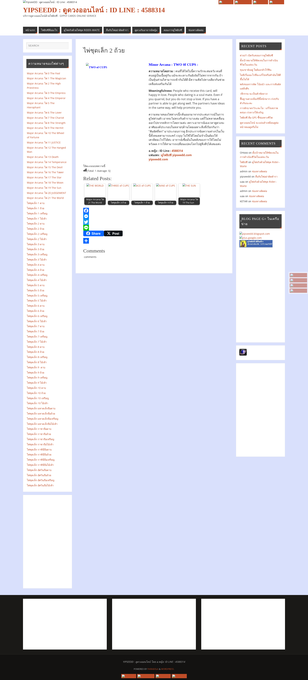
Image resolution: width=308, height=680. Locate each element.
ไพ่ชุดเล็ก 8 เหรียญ (37, 357)
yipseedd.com (158, 159)
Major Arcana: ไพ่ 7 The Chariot (45, 117)
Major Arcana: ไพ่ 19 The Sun (45, 187)
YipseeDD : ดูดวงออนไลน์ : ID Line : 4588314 (94, 10)
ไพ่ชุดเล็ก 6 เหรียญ (37, 316)
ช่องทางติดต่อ (259, 171)
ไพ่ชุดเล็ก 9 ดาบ (36, 367)
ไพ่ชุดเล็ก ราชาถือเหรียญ (40, 439)
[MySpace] (298, 275)
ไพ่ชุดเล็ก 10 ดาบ (36, 388)
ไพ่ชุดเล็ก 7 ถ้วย (35, 331)
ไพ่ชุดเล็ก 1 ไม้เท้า (37, 218)
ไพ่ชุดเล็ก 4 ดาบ (36, 264)
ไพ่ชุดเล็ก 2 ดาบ (36, 223)
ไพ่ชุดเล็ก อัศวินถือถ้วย (39, 475)
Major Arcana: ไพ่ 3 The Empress (46, 93)
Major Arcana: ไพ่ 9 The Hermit (46, 128)
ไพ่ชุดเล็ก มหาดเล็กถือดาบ (41, 408)
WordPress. (167, 669)
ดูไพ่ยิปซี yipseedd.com (176, 155)
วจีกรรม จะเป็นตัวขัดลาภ (254, 93)
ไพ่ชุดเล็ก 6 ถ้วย (35, 311)
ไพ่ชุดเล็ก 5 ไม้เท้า (37, 300)
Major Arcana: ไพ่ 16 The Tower (45, 172)
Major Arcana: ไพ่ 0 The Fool (43, 73)
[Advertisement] (47, 541)
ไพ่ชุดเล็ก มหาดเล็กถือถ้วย (41, 413)
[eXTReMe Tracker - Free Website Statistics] (243, 354)
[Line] (154, 228)
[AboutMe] (298, 291)
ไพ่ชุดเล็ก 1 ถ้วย (35, 208)
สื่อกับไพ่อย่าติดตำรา (266, 176)
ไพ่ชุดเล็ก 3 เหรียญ (37, 254)
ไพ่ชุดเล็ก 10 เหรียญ (38, 398)
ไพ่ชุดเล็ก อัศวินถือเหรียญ (40, 480)
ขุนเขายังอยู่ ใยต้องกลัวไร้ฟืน (255, 69)
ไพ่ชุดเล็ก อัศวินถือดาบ (39, 470)
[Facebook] (298, 285)
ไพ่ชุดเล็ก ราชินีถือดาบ (39, 449)
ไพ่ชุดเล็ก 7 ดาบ (36, 326)
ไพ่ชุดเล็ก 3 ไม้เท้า (37, 259)
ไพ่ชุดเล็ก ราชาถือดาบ (39, 429)
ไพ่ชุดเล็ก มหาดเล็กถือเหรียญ (42, 418)
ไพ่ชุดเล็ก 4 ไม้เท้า (37, 280)
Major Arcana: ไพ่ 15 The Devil (45, 167)
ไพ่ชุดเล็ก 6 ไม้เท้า (37, 321)
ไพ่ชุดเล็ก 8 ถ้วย (35, 352)
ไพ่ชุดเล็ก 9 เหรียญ (37, 377)
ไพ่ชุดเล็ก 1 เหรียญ (37, 213)
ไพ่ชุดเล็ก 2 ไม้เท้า (37, 239)
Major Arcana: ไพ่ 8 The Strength (47, 123)
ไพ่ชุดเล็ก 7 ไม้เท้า (37, 341)
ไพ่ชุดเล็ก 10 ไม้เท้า (37, 403)
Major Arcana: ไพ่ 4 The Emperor (46, 98)
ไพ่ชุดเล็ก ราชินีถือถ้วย (39, 454)
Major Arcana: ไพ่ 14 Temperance (47, 162)
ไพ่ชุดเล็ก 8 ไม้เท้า (37, 362)
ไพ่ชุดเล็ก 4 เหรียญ (37, 275)
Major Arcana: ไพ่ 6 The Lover (44, 112)
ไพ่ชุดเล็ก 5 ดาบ (36, 285)
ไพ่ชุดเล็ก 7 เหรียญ (37, 336)
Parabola (153, 669)
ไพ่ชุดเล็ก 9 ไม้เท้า (38, 382)
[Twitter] (154, 222)
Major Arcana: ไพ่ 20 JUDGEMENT (46, 193)
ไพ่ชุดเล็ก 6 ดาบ (36, 305)
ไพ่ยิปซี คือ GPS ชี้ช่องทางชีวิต (256, 117)
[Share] (154, 241)
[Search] (64, 46)
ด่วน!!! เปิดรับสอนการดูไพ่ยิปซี (256, 55)
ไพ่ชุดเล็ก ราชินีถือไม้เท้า (40, 465)
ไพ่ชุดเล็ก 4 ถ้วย (35, 270)
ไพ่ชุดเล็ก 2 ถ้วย (35, 228)
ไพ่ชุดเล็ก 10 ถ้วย (36, 393)
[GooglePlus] (298, 280)
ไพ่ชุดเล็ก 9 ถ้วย (35, 372)
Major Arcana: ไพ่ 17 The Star (45, 177)
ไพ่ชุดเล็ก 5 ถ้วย (35, 290)
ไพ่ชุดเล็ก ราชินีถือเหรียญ (41, 459)
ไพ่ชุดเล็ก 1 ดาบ (36, 203)
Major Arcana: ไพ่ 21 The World (45, 198)
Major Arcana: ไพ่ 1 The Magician (47, 78)
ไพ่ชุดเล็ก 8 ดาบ (36, 347)
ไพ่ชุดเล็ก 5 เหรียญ (37, 295)
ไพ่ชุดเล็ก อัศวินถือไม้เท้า (40, 485)
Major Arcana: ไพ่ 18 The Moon (45, 182)
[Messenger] (154, 216)
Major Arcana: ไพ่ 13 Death (43, 157)
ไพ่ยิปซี (244, 162)
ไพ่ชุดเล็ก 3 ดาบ (36, 244)
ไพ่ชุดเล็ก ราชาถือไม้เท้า (40, 444)
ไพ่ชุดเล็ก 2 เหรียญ (37, 234)
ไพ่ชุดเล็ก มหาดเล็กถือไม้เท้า (42, 424)
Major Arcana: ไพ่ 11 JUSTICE (44, 142)
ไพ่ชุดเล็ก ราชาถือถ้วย (39, 434)
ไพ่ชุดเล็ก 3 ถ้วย (35, 249)
